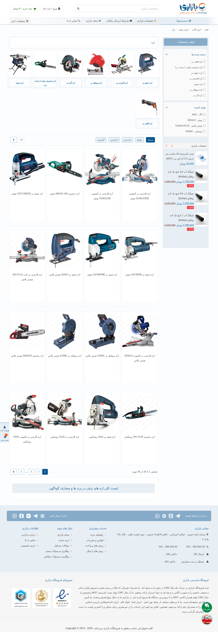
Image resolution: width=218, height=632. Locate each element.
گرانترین (101, 140)
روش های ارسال (95, 551)
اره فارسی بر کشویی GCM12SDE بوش (139, 196)
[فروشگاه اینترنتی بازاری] (190, 9)
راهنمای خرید (96, 534)
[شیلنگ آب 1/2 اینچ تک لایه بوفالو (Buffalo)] (201, 176)
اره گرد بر (71, 83)
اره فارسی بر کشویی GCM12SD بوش (102, 196)
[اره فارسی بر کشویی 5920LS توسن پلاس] (139, 331)
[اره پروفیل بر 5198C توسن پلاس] (64, 331)
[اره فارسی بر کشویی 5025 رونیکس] (27, 412)
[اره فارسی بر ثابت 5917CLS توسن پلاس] (27, 250)
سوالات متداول (61, 545)
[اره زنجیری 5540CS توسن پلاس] (27, 331)
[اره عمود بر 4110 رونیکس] (102, 412)
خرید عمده (64, 540)
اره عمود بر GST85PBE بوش (102, 274)
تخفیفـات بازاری (145, 21)
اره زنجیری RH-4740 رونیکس (139, 436)
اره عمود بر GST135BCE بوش (27, 193)
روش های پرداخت (94, 545)
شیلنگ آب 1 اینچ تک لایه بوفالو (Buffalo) (182, 217)
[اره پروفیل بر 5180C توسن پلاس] (102, 331)
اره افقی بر (147, 123)
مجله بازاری (92, 21)
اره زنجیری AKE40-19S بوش (65, 193)
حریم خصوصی (28, 545)
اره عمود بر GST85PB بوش (140, 274)
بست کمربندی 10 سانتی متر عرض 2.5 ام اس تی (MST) (179, 156)
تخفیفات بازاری (198, 145)
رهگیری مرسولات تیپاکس (56, 556)
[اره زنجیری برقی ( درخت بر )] (45, 64)
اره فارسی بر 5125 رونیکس (64, 436)
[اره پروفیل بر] (96, 64)
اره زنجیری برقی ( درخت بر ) (45, 83)
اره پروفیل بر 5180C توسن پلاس (102, 355)
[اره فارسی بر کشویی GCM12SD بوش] (102, 169)
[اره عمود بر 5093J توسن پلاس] (64, 250)
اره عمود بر (147, 83)
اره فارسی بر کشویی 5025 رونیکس (27, 439)
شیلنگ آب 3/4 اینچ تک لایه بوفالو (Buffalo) (181, 196)
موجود (139, 140)
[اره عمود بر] (147, 64)
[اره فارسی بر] (122, 64)
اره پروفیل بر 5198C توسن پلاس (64, 355)
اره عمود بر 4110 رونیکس (102, 436)
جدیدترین (127, 140)
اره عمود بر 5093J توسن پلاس (64, 274)
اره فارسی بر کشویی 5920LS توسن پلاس (139, 358)
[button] (172, 145)
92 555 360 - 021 (168, 546)
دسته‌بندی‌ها (182, 21)
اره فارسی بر (122, 83)
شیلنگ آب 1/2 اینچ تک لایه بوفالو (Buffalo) (181, 174)
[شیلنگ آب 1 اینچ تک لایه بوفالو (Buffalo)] (201, 220)
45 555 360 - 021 (195, 546)
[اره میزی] (20, 64)
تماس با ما (72, 21)
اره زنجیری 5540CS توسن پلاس (27, 355)
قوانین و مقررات (95, 540)
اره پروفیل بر (96, 83)
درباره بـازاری (28, 534)
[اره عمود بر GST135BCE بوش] (27, 169)
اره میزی (19, 83)
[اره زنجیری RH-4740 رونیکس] (139, 412)
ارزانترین (114, 140)
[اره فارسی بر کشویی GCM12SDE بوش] (139, 169)
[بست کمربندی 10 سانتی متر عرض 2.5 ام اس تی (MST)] (201, 158)
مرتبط (150, 140)
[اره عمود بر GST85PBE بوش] (102, 250)
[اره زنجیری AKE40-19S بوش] (64, 169)
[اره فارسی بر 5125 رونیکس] (64, 412)
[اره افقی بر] (147, 104)
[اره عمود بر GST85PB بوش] (139, 250)
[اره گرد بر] (71, 64)
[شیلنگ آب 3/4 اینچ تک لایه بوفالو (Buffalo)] (201, 198)
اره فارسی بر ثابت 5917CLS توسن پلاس (27, 277)
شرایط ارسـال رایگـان (117, 21)
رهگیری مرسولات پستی (57, 551)
